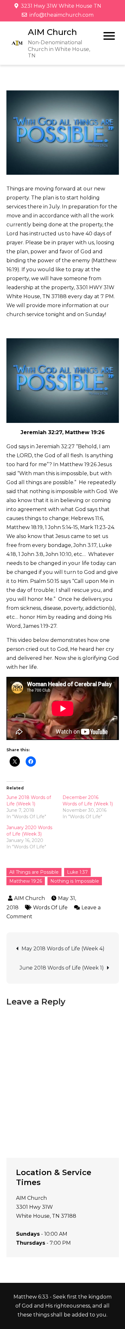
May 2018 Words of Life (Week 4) (62, 949)
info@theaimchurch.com (61, 15)
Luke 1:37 (77, 872)
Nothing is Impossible (74, 881)
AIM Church (52, 32)
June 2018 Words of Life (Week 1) (62, 968)
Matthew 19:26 (25, 881)
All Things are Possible (34, 872)
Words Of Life (50, 907)
